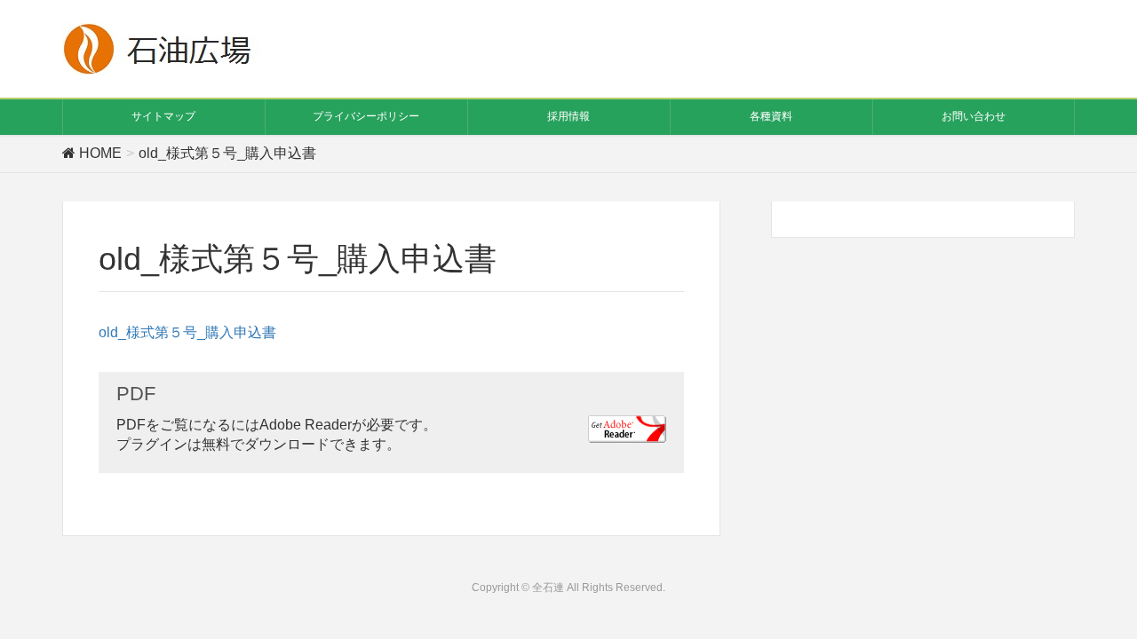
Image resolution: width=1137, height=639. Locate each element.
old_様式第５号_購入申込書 (187, 332)
